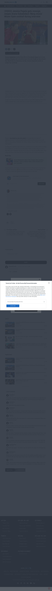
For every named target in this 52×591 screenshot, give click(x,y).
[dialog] (26, 295)
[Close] (49, 283)
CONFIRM (13, 305)
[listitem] (26, 301)
